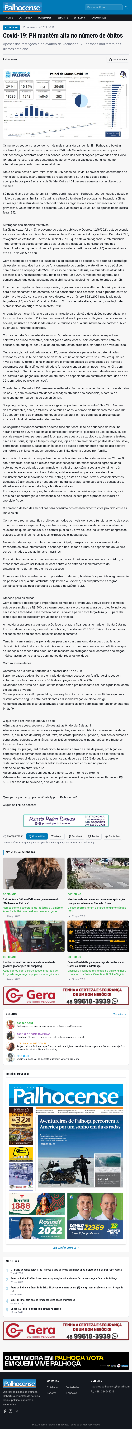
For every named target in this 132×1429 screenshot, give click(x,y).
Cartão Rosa (25, 1023)
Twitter (95, 836)
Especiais (80, 17)
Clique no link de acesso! (19, 805)
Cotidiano (25, 17)
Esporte (62, 17)
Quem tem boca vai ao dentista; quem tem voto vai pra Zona (48, 1059)
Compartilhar (38, 836)
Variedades (45, 17)
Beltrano (23, 1056)
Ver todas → (119, 1014)
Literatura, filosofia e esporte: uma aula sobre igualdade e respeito (51, 1037)
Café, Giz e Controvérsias (33, 1034)
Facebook (77, 836)
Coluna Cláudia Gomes (32, 1043)
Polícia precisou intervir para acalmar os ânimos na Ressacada (49, 1026)
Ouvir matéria (120, 59)
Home (9, 17)
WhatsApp (56, 836)
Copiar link (114, 836)
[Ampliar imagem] (66, 104)
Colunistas (98, 17)
